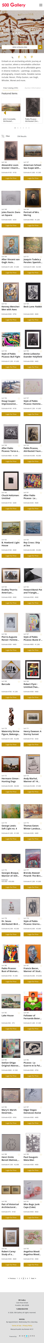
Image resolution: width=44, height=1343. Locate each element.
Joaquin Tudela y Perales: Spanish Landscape (32, 261)
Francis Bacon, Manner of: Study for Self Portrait (32, 970)
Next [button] (39, 113)
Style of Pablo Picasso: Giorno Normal (32, 922)
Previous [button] (5, 113)
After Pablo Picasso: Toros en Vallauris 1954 (10, 449)
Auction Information (33, 88)
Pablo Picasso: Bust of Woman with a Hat (9, 970)
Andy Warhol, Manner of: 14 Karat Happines (32, 780)
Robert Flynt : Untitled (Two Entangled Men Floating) (31, 685)
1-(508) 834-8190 (22, 1309)
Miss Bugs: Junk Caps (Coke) (32, 1206)
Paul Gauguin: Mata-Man (31, 1158)
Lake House (8, 1015)
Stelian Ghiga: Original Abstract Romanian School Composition (11, 1064)
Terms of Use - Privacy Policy (22, 1326)
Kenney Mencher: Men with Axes (11, 308)
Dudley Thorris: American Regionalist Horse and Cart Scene (11, 591)
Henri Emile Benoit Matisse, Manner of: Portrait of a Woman (10, 1158)
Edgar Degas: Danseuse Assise (32, 1111)
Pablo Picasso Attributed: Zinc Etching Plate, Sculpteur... (31, 120)
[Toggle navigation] (40, 5)
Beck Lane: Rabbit (33, 306)
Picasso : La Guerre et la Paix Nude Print (32, 1064)
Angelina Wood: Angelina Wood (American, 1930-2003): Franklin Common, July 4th (33, 1253)
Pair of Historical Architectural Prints (10, 1206)
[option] (11, 110)
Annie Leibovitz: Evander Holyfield (33, 355)
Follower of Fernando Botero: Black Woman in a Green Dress (33, 1017)
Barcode (6, 684)
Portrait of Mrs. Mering (31, 214)
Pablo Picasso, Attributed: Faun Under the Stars (32, 449)
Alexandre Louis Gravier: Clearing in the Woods (10, 166)
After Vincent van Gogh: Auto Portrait (11, 261)
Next (32, 1278)
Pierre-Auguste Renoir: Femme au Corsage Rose (10, 638)
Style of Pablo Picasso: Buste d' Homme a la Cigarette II (32, 638)
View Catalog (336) (19, 47)
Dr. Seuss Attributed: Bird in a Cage (11, 922)
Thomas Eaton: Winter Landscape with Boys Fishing (33, 827)
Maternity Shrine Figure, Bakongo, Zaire (10, 733)
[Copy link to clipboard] (12, 57)
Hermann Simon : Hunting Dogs (11, 780)
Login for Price (11, 178)
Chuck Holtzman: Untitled (10, 497)
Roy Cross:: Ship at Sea (32, 544)
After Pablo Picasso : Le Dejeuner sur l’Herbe (30, 497)
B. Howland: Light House (11, 544)
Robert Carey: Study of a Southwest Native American (11, 1253)
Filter (8, 136)
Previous (13, 1278)
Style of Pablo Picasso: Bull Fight (11, 355)
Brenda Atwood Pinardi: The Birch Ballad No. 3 (33, 874)
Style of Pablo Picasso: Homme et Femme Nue (32, 402)
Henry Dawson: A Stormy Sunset (32, 733)
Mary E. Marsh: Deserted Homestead (9, 1111)
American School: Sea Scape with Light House (33, 166)
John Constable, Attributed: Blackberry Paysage (11, 120)
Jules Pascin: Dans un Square (11, 214)
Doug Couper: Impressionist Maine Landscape (11, 402)
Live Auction (10, 26)
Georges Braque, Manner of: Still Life (10, 874)
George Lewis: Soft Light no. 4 (9, 827)
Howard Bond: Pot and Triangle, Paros (33, 591)
